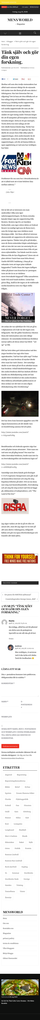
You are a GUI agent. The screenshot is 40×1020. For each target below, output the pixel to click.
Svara (11, 639)
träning (19, 885)
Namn (4, 702)
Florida (8, 799)
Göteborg (27, 812)
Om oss (6, 923)
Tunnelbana (10, 891)
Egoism (8, 793)
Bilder (7, 787)
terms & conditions (11, 943)
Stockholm (28, 873)
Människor (9, 842)
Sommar (15, 873)
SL (6, 873)
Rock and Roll (10, 867)
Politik (17, 848)
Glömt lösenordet (10, 958)
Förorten (27, 805)
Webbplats (6, 717)
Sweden (8, 885)
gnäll (7, 812)
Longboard (9, 830)
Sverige (27, 879)
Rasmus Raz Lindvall (13, 861)
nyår (31, 842)
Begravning (21, 775)
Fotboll (8, 805)
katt (27, 818)
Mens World (20, 19)
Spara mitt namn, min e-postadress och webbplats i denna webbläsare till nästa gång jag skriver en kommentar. (18, 733)
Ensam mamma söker (25, 793)
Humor (8, 818)
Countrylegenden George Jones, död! (21, 599)
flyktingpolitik (22, 799)
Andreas (18, 646)
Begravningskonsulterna (15, 781)
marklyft (22, 830)
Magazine (7, 933)
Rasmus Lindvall (12, 854)
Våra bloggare (8, 948)
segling (24, 867)
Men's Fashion (11, 836)
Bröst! (17, 787)
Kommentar (8, 683)
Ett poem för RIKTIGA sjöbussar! (18, 595)
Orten (7, 848)
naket (21, 842)
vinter (22, 891)
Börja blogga (8, 953)
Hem (5, 918)
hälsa (18, 818)
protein (28, 848)
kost (7, 824)
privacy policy (8, 938)
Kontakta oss (8, 928)
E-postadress (25, 705)
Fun (17, 805)
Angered (8, 775)
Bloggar (14, 583)
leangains (18, 824)
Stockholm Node (12, 879)
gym (16, 812)
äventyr (8, 897)
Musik (24, 836)
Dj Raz (27, 787)
